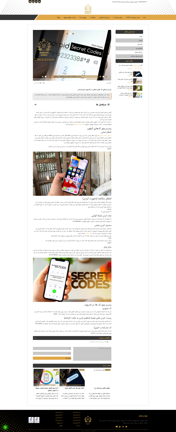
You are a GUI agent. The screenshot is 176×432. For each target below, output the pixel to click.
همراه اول (140, 44)
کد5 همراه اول (76, 418)
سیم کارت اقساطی (104, 17)
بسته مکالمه (88, 233)
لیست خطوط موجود (69, 17)
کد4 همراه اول (58, 415)
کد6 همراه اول (58, 418)
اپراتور (140, 36)
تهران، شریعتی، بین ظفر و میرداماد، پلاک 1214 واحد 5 (124, 2)
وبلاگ (58, 17)
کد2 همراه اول (58, 412)
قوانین (60, 425)
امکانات (93, 17)
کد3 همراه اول (76, 415)
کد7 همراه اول (76, 420)
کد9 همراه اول (76, 423)
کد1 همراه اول (76, 412)
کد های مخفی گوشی (105, 135)
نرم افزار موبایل (138, 52)
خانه (144, 17)
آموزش (140, 40)
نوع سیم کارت (118, 17)
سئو (88, 431)
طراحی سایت (92, 431)
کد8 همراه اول (58, 420)
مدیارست (83, 431)
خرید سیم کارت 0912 (133, 17)
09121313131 (142, 2)
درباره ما (78, 425)
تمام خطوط (59, 423)
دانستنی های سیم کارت (136, 56)
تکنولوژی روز (139, 48)
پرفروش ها (83, 17)
